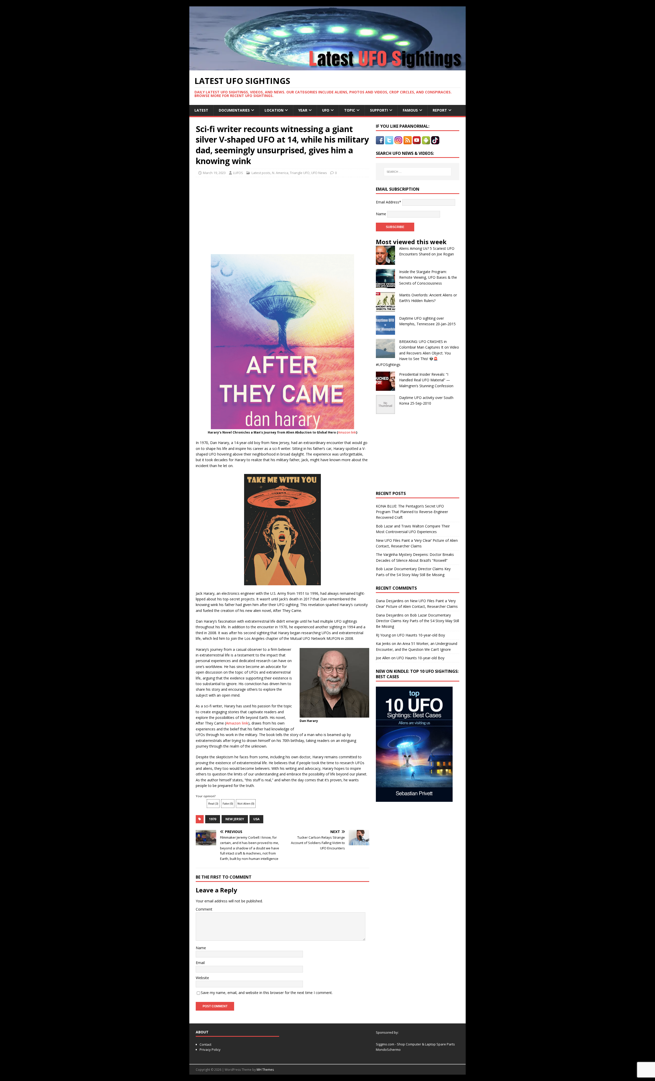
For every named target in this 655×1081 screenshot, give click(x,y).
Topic (349, 110)
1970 (212, 819)
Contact (205, 1044)
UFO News (319, 172)
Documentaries (234, 110)
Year (302, 110)
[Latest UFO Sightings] (327, 67)
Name (201, 947)
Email (200, 962)
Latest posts (261, 172)
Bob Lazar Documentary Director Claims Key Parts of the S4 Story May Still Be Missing (417, 621)
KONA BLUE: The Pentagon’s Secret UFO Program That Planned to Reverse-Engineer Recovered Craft (412, 512)
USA (256, 819)
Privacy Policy (210, 1049)
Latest (201, 110)
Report (440, 110)
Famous (410, 110)
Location (274, 110)
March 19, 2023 (214, 172)
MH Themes (265, 1069)
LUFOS (238, 172)
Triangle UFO (300, 172)
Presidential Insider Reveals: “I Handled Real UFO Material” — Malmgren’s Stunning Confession (426, 380)
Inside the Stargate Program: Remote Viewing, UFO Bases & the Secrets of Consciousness (428, 277)
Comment (204, 909)
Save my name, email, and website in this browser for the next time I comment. (267, 992)
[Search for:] (417, 171)
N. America (280, 172)
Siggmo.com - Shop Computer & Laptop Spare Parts (415, 1044)
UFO (325, 110)
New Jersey (234, 819)
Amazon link (347, 432)
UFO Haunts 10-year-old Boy (421, 635)
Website (202, 977)
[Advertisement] (243, 214)
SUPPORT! (379, 110)
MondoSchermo (388, 1049)
